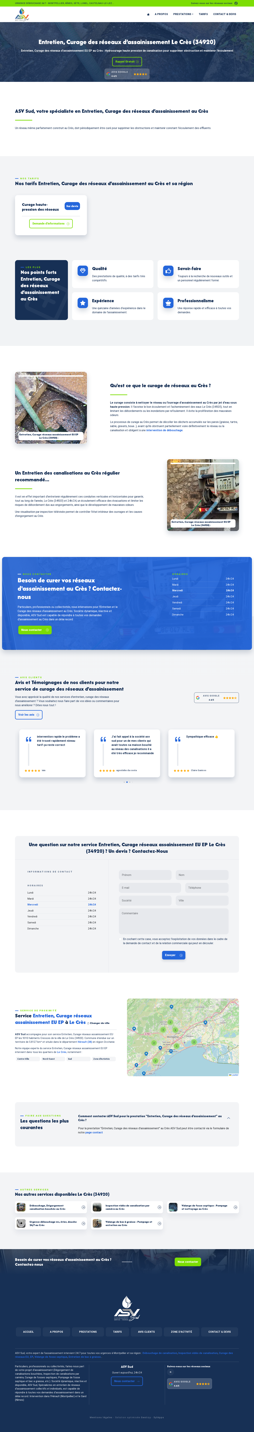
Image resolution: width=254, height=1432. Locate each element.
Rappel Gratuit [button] (125, 61)
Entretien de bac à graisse (85, 1356)
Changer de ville (99, 1023)
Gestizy (146, 1417)
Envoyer (170, 955)
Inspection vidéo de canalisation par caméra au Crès (127, 1207)
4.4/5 (114, 76)
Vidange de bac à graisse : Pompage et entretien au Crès (129, 1223)
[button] (155, 1060)
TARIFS (203, 14)
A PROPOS (161, 14)
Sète (76, 3)
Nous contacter (31, 630)
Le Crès (61, 1052)
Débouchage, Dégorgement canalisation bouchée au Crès (47, 1207)
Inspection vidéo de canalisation (198, 1353)
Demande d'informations (48, 223)
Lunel (84, 3)
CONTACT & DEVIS (224, 14)
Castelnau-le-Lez (100, 3)
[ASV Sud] (29, 14)
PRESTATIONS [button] (182, 14)
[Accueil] (148, 14)
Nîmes (68, 3)
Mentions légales (101, 1417)
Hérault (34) (85, 1041)
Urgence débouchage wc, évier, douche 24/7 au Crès (53, 1223)
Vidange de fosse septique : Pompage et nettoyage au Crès (204, 1207)
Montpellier (56, 3)
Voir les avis (26, 714)
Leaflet (234, 1074)
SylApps (159, 1417)
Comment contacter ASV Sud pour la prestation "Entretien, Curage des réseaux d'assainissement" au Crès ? (150, 1118)
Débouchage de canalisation (160, 1353)
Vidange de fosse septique (51, 1356)
